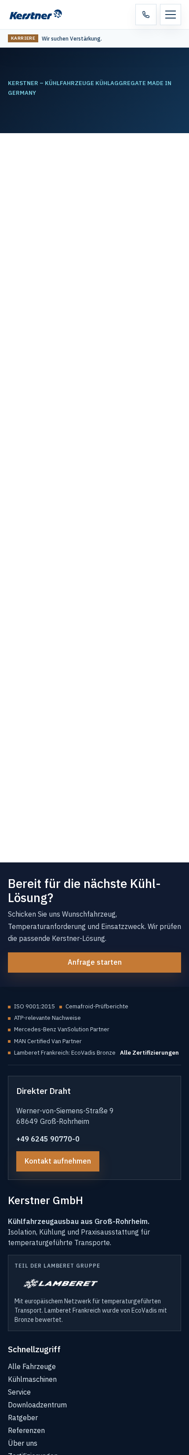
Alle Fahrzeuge (32, 1366)
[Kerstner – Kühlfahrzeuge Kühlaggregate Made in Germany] (41, 15)
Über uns (22, 1443)
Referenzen (26, 1430)
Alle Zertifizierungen (149, 1052)
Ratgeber (23, 1417)
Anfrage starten (95, 962)
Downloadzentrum (37, 1404)
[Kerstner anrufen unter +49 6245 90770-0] (145, 14)
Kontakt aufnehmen (58, 1161)
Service (19, 1392)
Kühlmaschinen (32, 1379)
